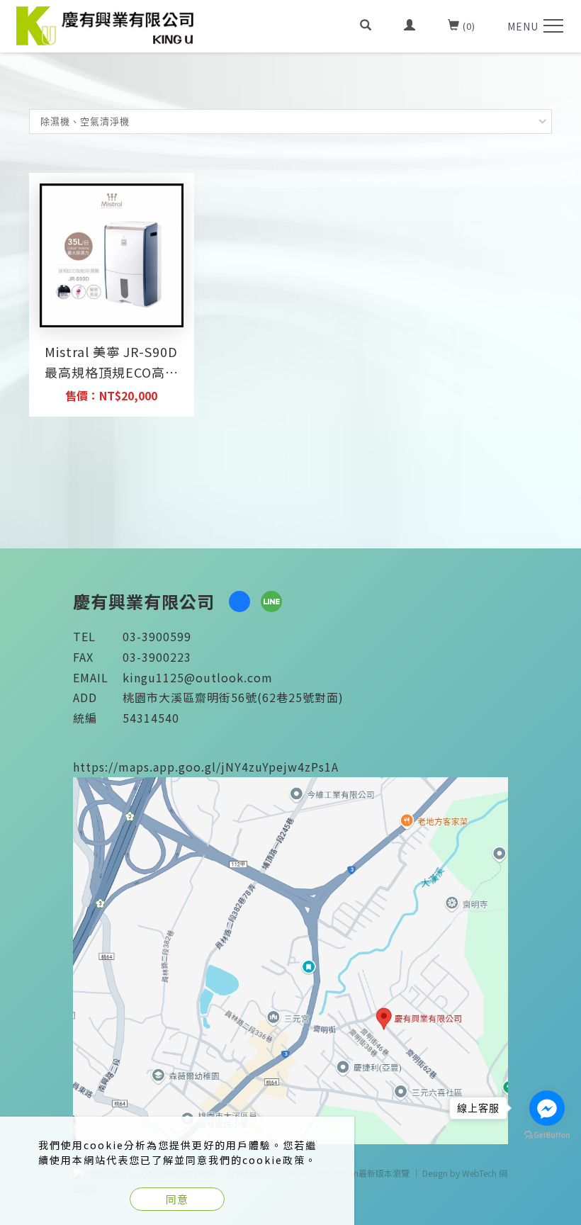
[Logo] (107, 24)
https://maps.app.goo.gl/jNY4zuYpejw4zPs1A (206, 766)
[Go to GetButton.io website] (547, 1135)
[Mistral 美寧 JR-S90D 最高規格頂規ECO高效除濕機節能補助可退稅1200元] (112, 255)
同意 (177, 1199)
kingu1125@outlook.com (198, 677)
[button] (366, 26)
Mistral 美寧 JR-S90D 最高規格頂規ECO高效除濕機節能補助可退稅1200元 (111, 363)
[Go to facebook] (547, 1108)
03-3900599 (157, 636)
